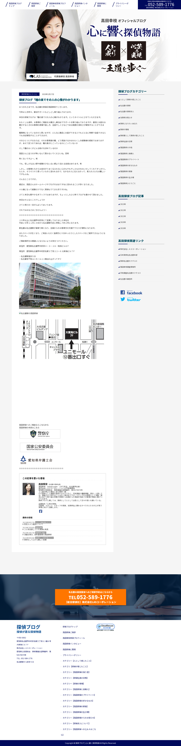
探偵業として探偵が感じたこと (44, 538)
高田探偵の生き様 (127, 177)
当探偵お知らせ (126, 117)
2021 (122, 216)
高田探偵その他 (126, 147)
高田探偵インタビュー (81, 4)
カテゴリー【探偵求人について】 (76, 723)
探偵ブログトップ (70, 626)
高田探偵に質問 (101, 4)
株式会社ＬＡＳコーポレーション (133, 249)
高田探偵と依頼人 (41, 533)
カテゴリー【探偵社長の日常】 (76, 677)
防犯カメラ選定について (33, 524)
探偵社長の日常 (126, 141)
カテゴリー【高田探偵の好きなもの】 (78, 700)
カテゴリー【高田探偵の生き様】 (76, 712)
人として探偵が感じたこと (43, 522)
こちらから (44, 424)
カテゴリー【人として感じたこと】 (77, 660)
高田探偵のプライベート (129, 159)
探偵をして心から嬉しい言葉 (35, 540)
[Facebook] (41, 511)
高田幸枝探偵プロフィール (57, 4)
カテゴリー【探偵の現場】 (74, 683)
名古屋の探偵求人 (127, 111)
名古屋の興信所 (126, 279)
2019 (122, 228)
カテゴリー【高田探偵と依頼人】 (76, 689)
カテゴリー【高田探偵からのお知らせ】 (79, 717)
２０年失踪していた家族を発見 (36, 529)
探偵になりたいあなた (128, 123)
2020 (122, 222)
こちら (36, 427)
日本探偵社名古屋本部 (128, 255)
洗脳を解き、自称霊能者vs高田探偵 (38, 534)
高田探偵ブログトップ (15, 4)
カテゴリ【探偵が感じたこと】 (76, 666)
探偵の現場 (39, 527)
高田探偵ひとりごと (128, 183)
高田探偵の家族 (126, 171)
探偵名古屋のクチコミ (128, 261)
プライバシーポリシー (121, 4)
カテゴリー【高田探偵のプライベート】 (79, 694)
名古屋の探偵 (125, 105)
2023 (122, 204)
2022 (122, 210)
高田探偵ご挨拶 (36, 4)
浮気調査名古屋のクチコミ (130, 273)
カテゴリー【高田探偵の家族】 (76, 706)
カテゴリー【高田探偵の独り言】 (76, 672)
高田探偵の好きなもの (128, 165)
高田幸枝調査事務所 (128, 267)
